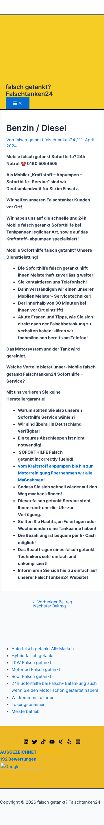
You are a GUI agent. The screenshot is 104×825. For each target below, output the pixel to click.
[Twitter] (34, 743)
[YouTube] (52, 743)
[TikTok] (43, 743)
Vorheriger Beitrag (52, 602)
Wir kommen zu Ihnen (33, 697)
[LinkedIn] (26, 743)
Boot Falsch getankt (31, 676)
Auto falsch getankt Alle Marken (43, 648)
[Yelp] (69, 743)
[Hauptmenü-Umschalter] (17, 103)
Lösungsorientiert (29, 704)
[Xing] (60, 743)
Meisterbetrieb (26, 711)
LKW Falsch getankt (31, 662)
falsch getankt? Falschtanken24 (29, 90)
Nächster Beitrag (52, 606)
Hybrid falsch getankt (33, 655)
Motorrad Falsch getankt (36, 669)
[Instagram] (78, 743)
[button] (52, 759)
